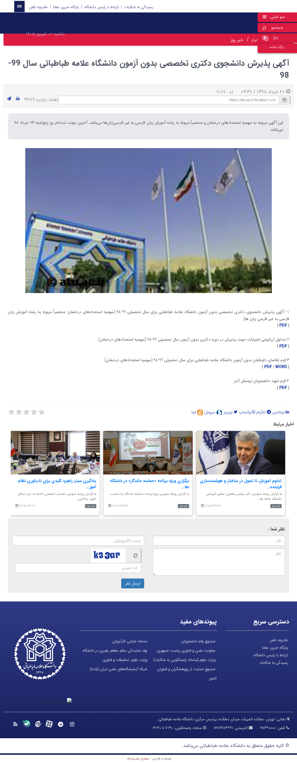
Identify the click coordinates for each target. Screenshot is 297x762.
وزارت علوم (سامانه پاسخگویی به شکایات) (184, 660)
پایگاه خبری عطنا (66, 7)
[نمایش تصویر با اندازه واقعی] (148, 220)
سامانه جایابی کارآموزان (129, 641)
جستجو (277, 27)
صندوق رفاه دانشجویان (198, 641)
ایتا (194, 412)
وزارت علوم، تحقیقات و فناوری (124, 660)
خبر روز (237, 39)
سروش (210, 412)
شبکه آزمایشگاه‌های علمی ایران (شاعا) (118, 669)
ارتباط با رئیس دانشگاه (101, 7)
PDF (283, 325)
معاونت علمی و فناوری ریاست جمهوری (186, 651)
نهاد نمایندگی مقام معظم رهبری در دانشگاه (115, 651)
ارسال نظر (132, 583)
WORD (281, 367)
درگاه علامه (277, 47)
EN (19, 6)
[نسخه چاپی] (17, 99)
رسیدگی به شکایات (138, 7)
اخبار (255, 39)
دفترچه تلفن (38, 7)
